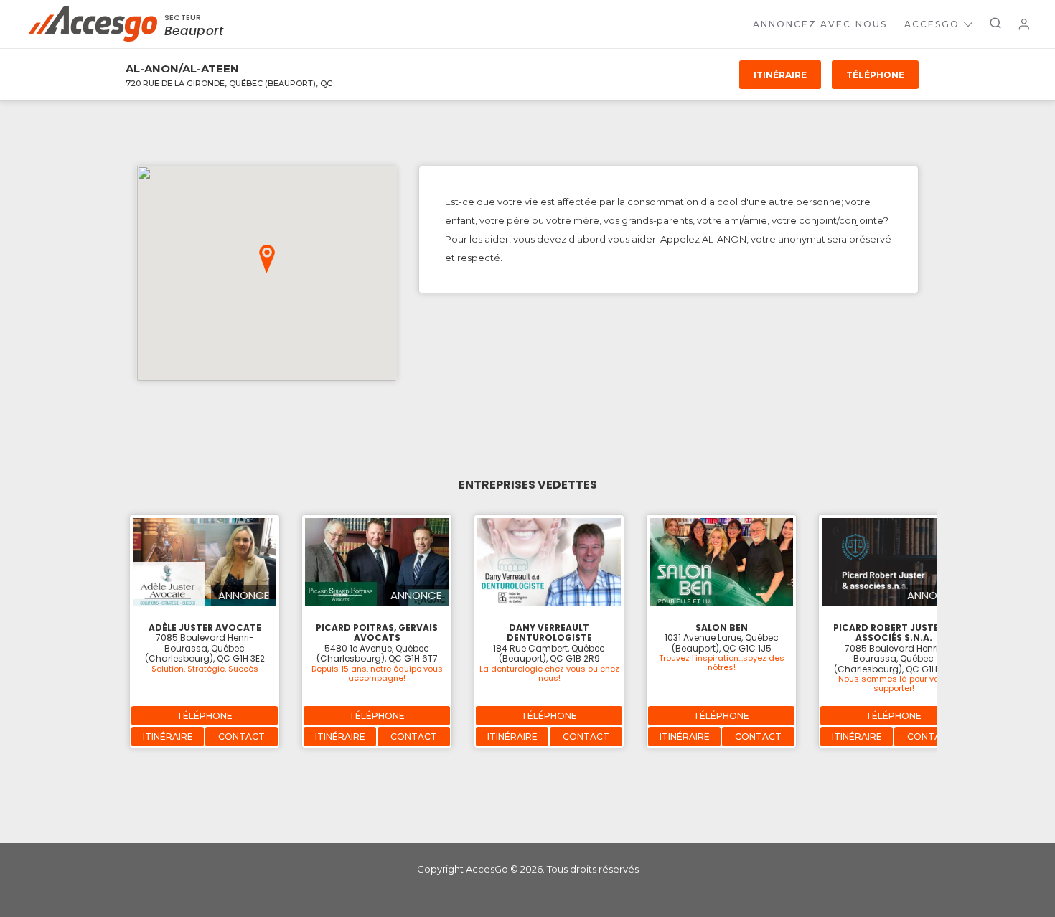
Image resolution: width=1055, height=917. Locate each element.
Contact (241, 736)
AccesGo (932, 24)
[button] (267, 259)
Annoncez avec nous (820, 24)
